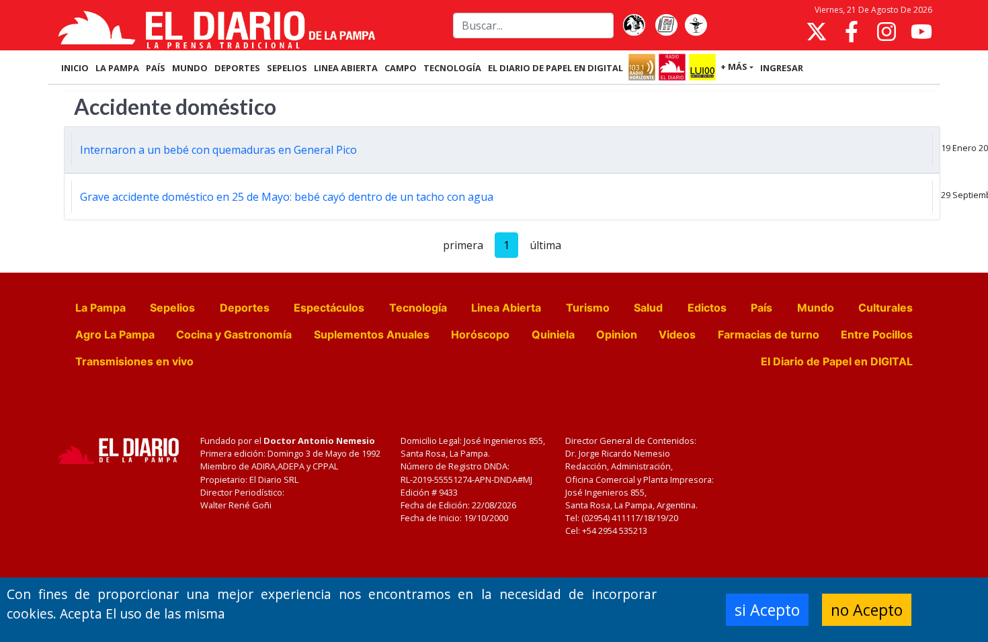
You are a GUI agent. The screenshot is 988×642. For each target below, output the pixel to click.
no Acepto (867, 610)
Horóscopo (480, 334)
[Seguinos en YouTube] (921, 31)
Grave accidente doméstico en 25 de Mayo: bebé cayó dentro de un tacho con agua (286, 196)
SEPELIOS (287, 68)
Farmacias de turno (768, 334)
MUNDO (190, 68)
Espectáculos (329, 307)
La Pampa (100, 307)
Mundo (815, 307)
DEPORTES (237, 68)
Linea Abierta (506, 307)
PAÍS (155, 68)
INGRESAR (781, 68)
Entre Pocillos (877, 334)
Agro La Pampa (115, 334)
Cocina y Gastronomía (234, 334)
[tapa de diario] (666, 25)
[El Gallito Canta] (634, 25)
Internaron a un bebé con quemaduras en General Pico (218, 149)
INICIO (75, 68)
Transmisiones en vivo (134, 361)
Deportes (245, 307)
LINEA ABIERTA (346, 68)
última (545, 245)
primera (463, 245)
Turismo (588, 307)
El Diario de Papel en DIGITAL (555, 68)
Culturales (885, 307)
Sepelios (172, 307)
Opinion (616, 334)
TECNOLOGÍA (452, 68)
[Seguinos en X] (816, 31)
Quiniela (553, 334)
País (761, 307)
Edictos (707, 307)
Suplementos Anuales (371, 334)
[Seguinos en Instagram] (886, 31)
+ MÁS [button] (734, 66)
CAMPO (400, 68)
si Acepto (767, 610)
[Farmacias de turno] (695, 25)
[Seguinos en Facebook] (851, 31)
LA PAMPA (117, 68)
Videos (677, 334)
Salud (648, 307)
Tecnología (418, 307)
